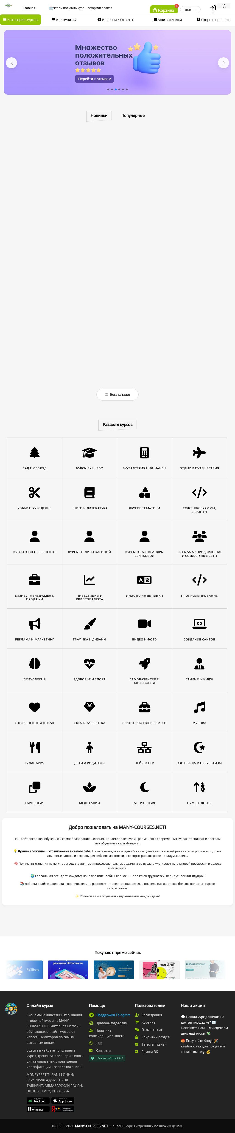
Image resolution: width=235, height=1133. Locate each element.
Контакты (103, 1050)
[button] (11, 62)
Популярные (133, 115)
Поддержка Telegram (113, 1015)
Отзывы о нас (152, 1030)
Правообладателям (111, 1023)
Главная (29, 8)
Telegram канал (153, 1044)
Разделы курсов (118, 424)
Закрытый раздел (155, 1037)
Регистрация (151, 1015)
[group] (117, 62)
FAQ (98, 1043)
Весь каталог (119, 394)
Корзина (148, 1022)
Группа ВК (149, 1052)
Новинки (99, 115)
